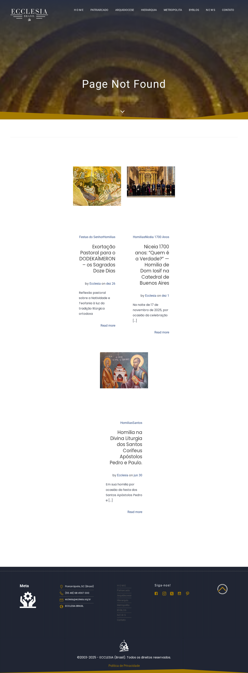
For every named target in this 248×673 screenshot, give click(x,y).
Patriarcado (99, 9)
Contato (228, 9)
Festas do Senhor (91, 237)
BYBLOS (194, 9)
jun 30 (138, 475)
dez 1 (165, 295)
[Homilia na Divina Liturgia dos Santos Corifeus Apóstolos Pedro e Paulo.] (124, 370)
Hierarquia (149, 9)
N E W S (210, 9)
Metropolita (173, 9)
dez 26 (110, 283)
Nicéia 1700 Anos (157, 237)
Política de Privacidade (124, 666)
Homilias (109, 237)
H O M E (79, 9)
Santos (137, 423)
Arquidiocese (124, 9)
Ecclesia (95, 283)
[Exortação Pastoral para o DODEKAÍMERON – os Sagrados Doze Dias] (97, 186)
